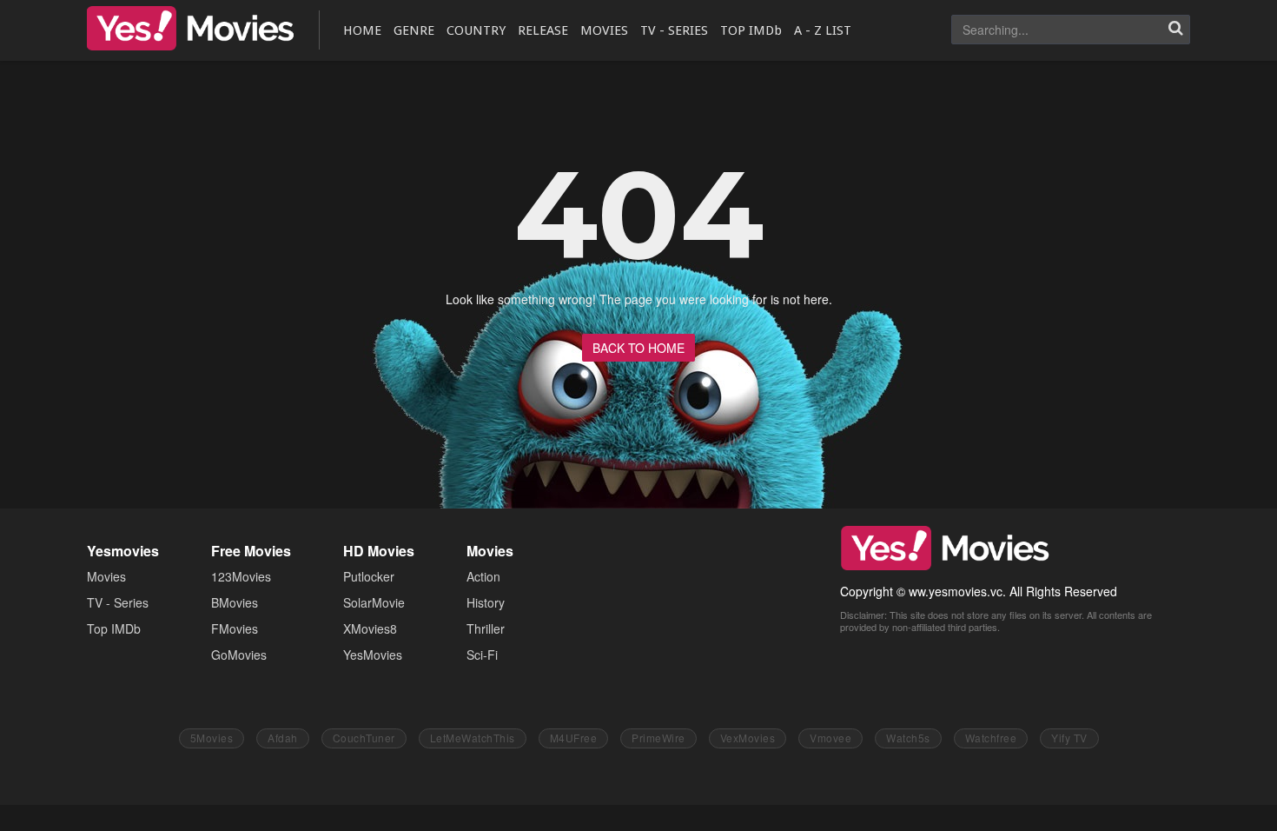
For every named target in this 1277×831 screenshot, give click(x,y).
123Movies (241, 576)
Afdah (283, 737)
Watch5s (908, 737)
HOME (362, 30)
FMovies (234, 628)
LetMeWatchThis (472, 737)
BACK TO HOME (638, 347)
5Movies (212, 737)
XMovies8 (370, 628)
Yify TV (1069, 737)
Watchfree (991, 737)
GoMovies (239, 654)
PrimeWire (658, 737)
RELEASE (543, 30)
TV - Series (118, 602)
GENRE (414, 30)
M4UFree (574, 737)
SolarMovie (374, 602)
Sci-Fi (482, 654)
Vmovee (830, 737)
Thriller (485, 628)
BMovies (234, 602)
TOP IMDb (751, 30)
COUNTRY (476, 30)
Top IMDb (114, 628)
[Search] (1175, 29)
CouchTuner (364, 737)
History (485, 602)
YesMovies (190, 28)
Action (483, 576)
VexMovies (748, 737)
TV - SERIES (674, 30)
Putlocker (368, 576)
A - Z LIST (822, 30)
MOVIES (604, 30)
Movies (106, 576)
